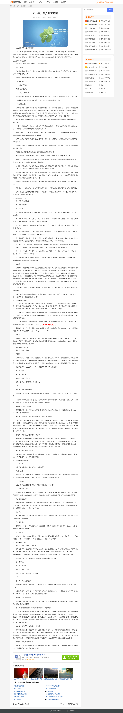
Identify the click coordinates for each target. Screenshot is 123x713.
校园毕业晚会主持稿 (20, 694)
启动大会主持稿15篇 (52, 699)
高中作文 (90, 88)
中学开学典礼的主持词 (53, 686)
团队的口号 (90, 78)
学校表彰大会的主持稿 (53, 694)
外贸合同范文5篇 (92, 74)
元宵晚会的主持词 (19, 691)
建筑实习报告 (91, 42)
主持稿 (30, 6)
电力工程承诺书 (92, 70)
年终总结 (90, 92)
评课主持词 (49, 691)
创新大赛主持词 (19, 696)
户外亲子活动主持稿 (72, 704)
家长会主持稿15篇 (23, 704)
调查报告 (90, 85)
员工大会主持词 (51, 688)
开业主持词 (17, 688)
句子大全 (47, 2)
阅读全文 (50, 17)
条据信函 (55, 2)
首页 (25, 2)
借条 (102, 85)
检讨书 (103, 88)
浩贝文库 (59, 710)
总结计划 (31, 2)
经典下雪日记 (105, 67)
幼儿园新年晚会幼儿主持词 (54, 696)
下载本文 (55, 17)
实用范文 (63, 2)
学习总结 (103, 92)
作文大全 (39, 2)
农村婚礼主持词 (19, 686)
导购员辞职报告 (92, 35)
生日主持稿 (17, 699)
